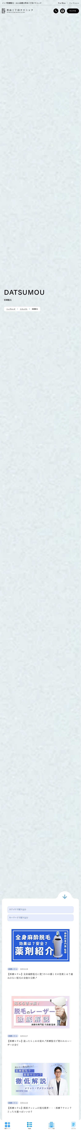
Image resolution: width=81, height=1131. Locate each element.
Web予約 (73, 11)
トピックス (23, 309)
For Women (74, 3)
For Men (61, 3)
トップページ (10, 309)
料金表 (29, 1128)
